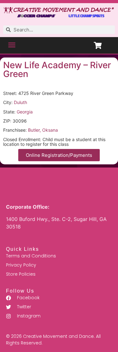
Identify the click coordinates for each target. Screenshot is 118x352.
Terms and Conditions (31, 256)
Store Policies (21, 274)
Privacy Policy (21, 265)
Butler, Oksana (43, 130)
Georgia (25, 111)
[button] (12, 45)
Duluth (20, 102)
